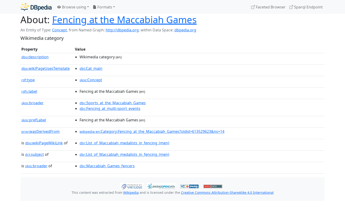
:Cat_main (91, 68)
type (28, 79)
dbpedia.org (185, 30)
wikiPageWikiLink (44, 143)
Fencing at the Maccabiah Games (124, 19)
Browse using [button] (73, 7)
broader (32, 102)
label (29, 91)
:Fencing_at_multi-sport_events (110, 108)
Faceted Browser (270, 7)
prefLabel (33, 120)
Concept (59, 30)
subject (34, 154)
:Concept (91, 79)
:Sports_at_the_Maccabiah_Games (113, 102)
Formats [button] (104, 7)
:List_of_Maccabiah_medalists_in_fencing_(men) (124, 143)
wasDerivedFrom (40, 131)
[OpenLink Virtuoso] (131, 185)
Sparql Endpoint (308, 7)
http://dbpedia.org (122, 30)
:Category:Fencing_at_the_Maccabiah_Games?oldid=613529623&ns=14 (152, 131)
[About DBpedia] (36, 7)
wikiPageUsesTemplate (45, 68)
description (35, 57)
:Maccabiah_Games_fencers (107, 165)
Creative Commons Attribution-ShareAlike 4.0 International (227, 192)
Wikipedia (131, 192)
